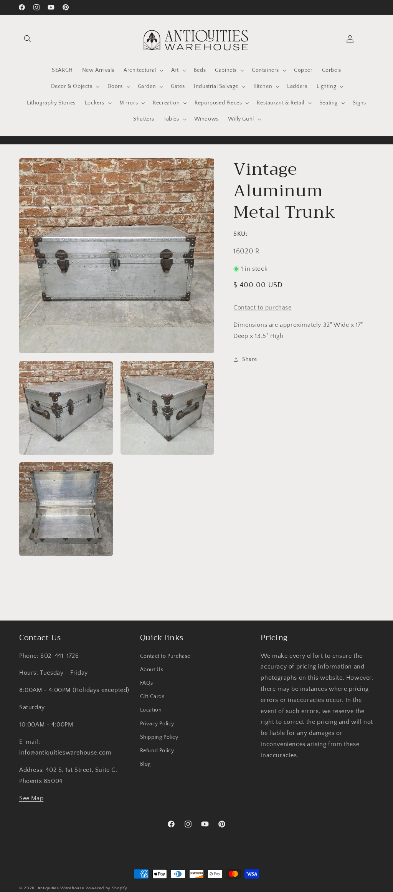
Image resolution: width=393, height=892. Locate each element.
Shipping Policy (159, 737)
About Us (151, 670)
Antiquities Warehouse (61, 888)
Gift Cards (152, 696)
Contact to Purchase (165, 656)
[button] (27, 38)
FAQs (146, 683)
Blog (145, 764)
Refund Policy (157, 751)
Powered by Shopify (106, 888)
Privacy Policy (157, 724)
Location (151, 710)
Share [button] (249, 359)
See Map (31, 798)
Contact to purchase (262, 307)
